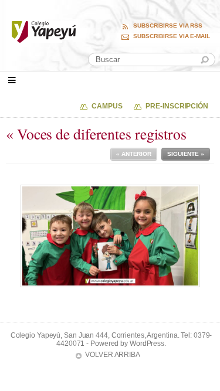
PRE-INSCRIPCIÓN (176, 106)
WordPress (147, 343)
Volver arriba (112, 355)
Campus (107, 106)
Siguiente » (185, 154)
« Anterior (133, 154)
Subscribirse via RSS (167, 26)
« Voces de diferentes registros (96, 134)
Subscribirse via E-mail (171, 36)
